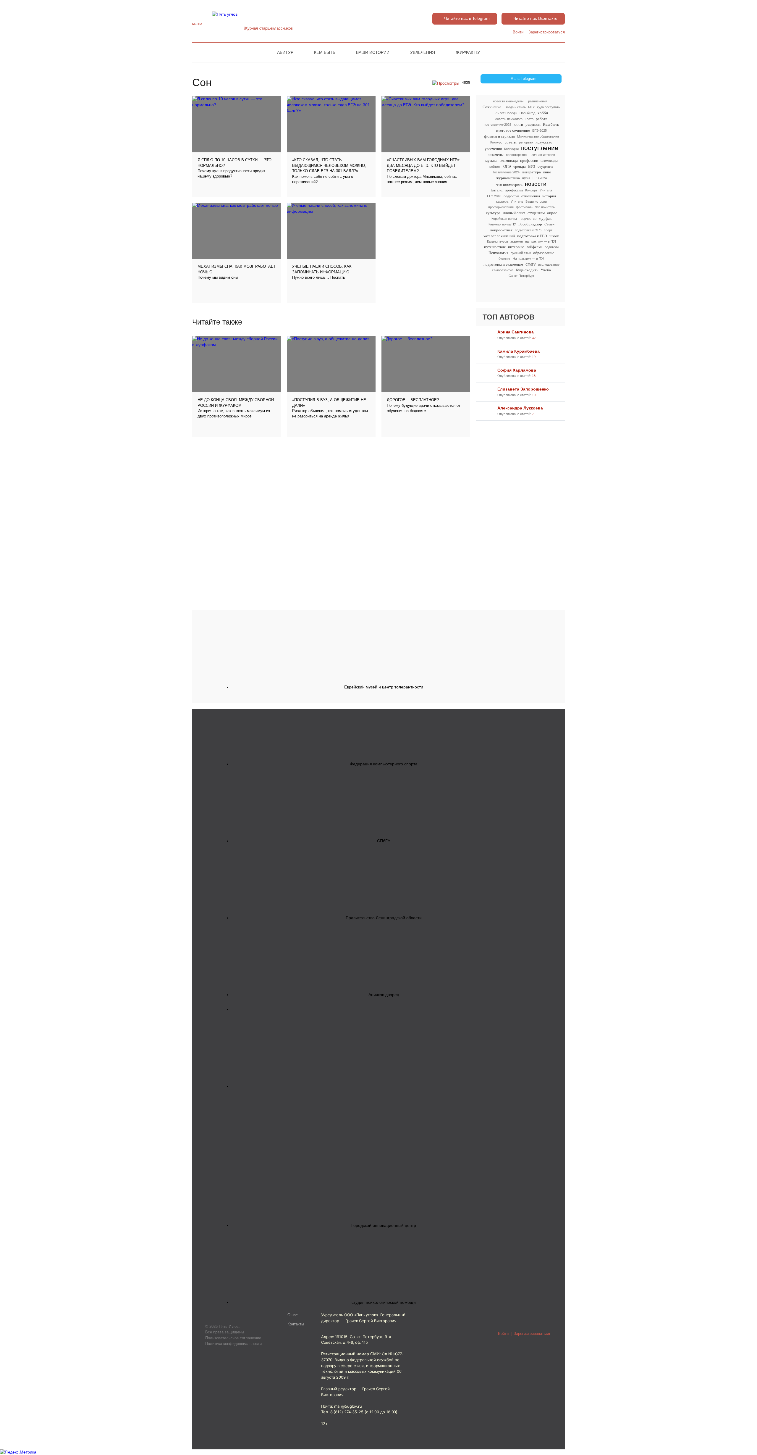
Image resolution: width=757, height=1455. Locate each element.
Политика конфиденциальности (233, 1343)
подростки (511, 196)
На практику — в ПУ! (528, 258)
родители (552, 247)
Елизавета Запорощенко (523, 389)
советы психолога (509, 119)
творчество (527, 218)
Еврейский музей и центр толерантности (383, 687)
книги (518, 124)
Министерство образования (538, 136)
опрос (552, 213)
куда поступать (548, 107)
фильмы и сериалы (499, 136)
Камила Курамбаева (518, 351)
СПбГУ (530, 264)
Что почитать (545, 207)
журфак (545, 218)
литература (531, 172)
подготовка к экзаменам (503, 264)
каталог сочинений (499, 236)
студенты (545, 166)
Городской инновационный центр (383, 1225)
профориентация (501, 207)
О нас (292, 1315)
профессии (529, 160)
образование (543, 253)
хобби (543, 113)
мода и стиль (516, 107)
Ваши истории (372, 52)
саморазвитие (502, 270)
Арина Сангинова (515, 332)
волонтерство (516, 155)
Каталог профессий (507, 190)
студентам (536, 213)
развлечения (537, 101)
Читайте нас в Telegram (467, 18)
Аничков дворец (383, 994)
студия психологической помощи (384, 1302)
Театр (529, 119)
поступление (539, 148)
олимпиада (509, 160)
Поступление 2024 (506, 172)
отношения (530, 196)
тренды (519, 166)
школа (554, 236)
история (549, 196)
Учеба (546, 270)
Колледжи (511, 149)
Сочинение (492, 107)
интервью (516, 247)
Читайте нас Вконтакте (535, 18)
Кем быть (324, 52)
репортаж (526, 142)
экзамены (496, 154)
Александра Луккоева (520, 408)
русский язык (521, 253)
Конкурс (496, 142)
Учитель (517, 201)
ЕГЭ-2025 (539, 130)
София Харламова (516, 370)
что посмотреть (509, 184)
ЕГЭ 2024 (540, 178)
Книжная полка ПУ (502, 224)
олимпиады (549, 160)
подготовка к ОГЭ (528, 230)
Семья (549, 224)
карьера (502, 201)
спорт (548, 230)
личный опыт (514, 213)
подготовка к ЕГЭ (532, 236)
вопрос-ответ (501, 230)
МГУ (531, 107)
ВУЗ (531, 166)
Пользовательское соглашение (233, 1338)
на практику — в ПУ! (540, 241)
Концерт (531, 190)
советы (511, 142)
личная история (543, 155)
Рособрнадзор (530, 224)
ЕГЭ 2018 (494, 196)
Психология (498, 253)
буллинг (504, 258)
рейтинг (495, 166)
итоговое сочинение (513, 130)
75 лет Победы (506, 113)
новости (535, 184)
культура (493, 213)
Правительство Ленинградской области (384, 917)
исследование (548, 264)
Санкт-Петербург (521, 276)
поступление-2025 (497, 124)
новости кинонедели (508, 101)
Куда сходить (527, 270)
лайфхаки (534, 247)
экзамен (516, 241)
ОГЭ (507, 166)
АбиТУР (285, 52)
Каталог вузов (497, 241)
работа (541, 119)
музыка (491, 160)
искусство (544, 142)
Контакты (295, 1324)
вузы (526, 178)
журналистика (508, 178)
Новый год (527, 113)
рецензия (533, 124)
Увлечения (422, 52)
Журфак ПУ (468, 52)
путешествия (495, 247)
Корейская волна (504, 218)
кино (547, 172)
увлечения (493, 148)
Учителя (546, 190)
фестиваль (524, 207)
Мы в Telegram (523, 79)
